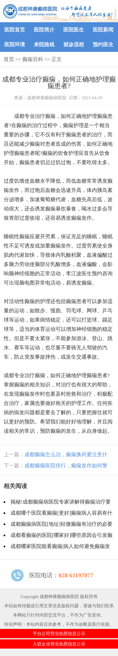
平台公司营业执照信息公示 (59, 633)
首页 (9, 59)
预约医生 (103, 44)
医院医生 (73, 30)
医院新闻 (103, 30)
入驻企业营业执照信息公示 (59, 644)
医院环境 (14, 44)
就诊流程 (73, 44)
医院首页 (14, 30)
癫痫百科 (32, 59)
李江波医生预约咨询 (89, 273)
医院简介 (44, 30)
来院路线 (44, 44)
